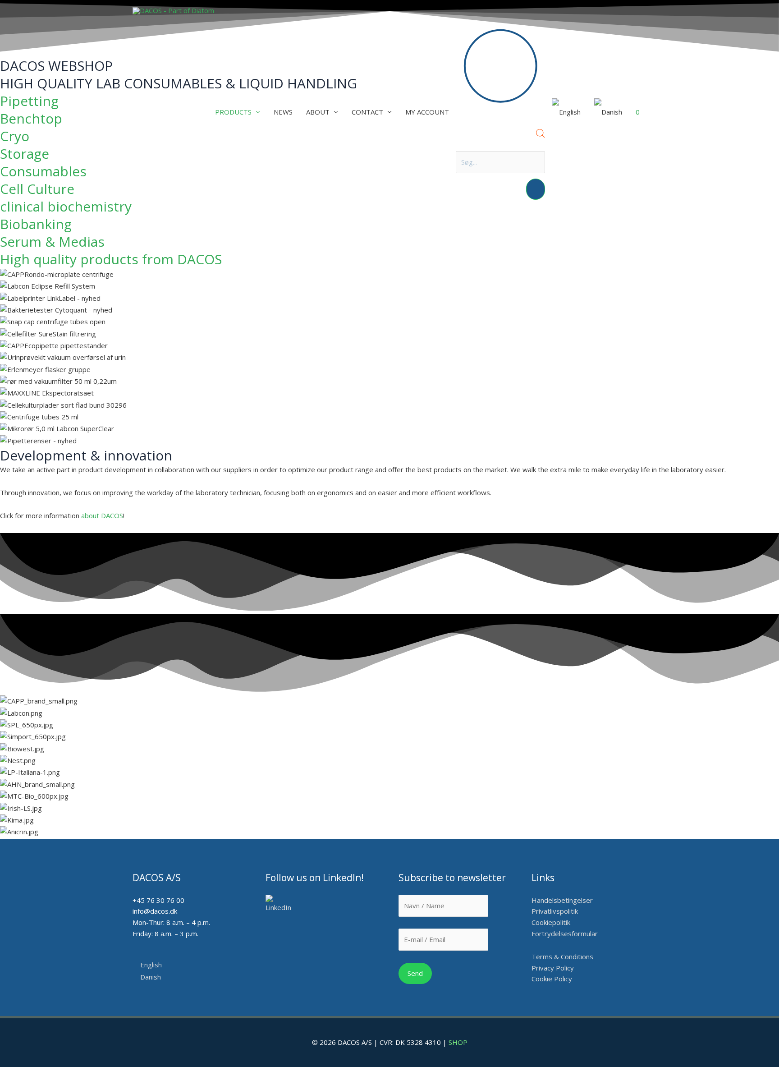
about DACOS (102, 515)
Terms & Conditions (562, 956)
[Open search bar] (540, 134)
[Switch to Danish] (608, 112)
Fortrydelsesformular (565, 933)
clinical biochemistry (66, 206)
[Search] (535, 189)
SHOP (458, 1042)
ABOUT (318, 111)
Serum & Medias (52, 241)
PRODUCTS (233, 111)
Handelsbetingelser (562, 900)
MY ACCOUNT (427, 111)
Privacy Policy (553, 967)
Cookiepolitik (552, 922)
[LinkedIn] (281, 904)
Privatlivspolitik (555, 910)
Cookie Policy (552, 978)
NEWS (283, 111)
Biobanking (36, 224)
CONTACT (367, 111)
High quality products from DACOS (111, 259)
